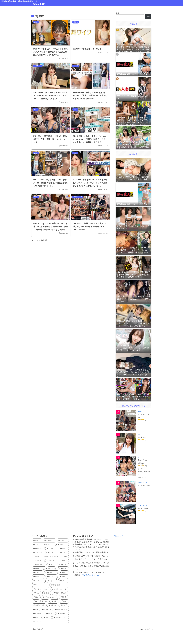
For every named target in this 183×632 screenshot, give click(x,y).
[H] (126, 466)
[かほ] (126, 443)
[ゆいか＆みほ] (126, 491)
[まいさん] (126, 420)
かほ (139, 434)
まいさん (141, 411)
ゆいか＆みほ (142, 482)
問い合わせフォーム (90, 575)
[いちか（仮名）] (126, 514)
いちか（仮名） (143, 505)
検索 (117, 13)
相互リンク (118, 536)
